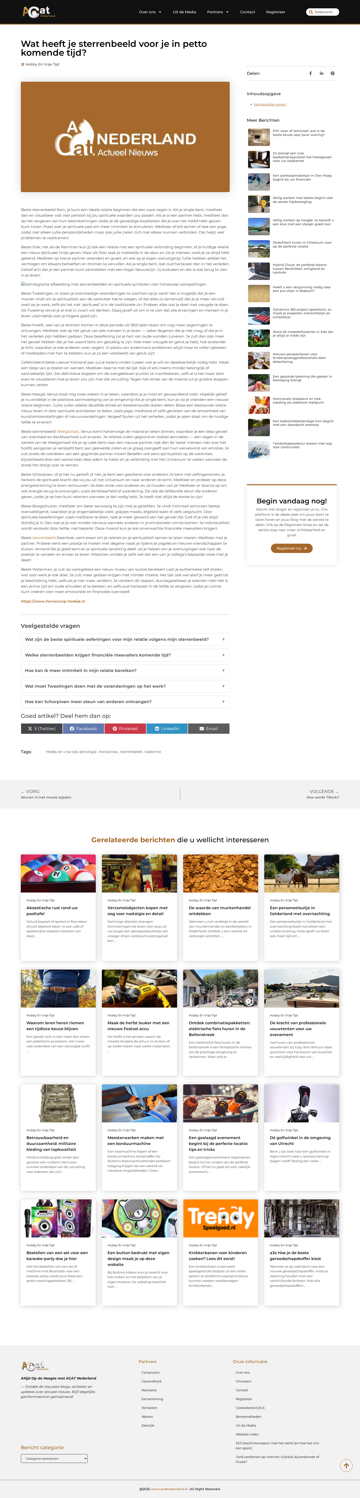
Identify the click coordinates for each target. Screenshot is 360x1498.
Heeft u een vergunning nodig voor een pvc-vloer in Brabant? (302, 289)
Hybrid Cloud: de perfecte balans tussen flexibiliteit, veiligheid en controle (300, 268)
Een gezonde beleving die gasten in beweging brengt (302, 378)
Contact (247, 12)
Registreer (275, 12)
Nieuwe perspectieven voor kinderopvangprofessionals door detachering (299, 358)
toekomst (152, 751)
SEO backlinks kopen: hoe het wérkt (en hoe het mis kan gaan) (277, 1445)
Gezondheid (151, 1381)
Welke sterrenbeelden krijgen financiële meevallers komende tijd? (125, 655)
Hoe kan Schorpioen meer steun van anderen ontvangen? (125, 701)
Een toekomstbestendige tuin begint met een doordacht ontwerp (303, 423)
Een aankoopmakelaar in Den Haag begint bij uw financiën (302, 177)
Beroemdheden (249, 1417)
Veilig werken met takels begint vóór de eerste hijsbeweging (303, 200)
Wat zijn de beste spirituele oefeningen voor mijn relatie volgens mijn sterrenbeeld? (125, 639)
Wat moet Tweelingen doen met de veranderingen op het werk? (125, 686)
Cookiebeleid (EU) (250, 1408)
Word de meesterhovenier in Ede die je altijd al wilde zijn (303, 334)
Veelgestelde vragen (270, 104)
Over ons (147, 12)
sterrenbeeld (44, 537)
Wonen (147, 1417)
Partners (215, 12)
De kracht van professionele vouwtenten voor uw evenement (298, 1029)
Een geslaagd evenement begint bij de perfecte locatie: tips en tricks (218, 1143)
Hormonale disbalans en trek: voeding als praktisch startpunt (298, 401)
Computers (150, 1372)
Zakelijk (148, 1425)
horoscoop (108, 751)
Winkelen (149, 1408)
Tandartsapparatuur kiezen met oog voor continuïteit (302, 445)
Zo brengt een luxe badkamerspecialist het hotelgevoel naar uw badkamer (302, 157)
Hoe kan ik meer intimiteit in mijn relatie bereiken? (125, 670)
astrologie (87, 751)
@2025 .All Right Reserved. (180, 1489)
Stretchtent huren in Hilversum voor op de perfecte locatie (302, 244)
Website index (247, 1434)
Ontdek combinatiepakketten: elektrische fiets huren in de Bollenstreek (219, 1029)
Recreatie (149, 1390)
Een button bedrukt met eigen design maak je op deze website (138, 1258)
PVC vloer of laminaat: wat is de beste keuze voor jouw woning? (299, 133)
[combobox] (322, 12)
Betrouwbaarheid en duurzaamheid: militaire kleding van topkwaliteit (51, 1143)
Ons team (244, 1381)
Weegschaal (68, 431)
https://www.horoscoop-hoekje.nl (53, 601)
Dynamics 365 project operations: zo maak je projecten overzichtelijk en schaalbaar (302, 313)
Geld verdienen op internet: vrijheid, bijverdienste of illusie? (277, 1459)
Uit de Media (184, 12)
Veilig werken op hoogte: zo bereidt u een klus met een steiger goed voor (303, 222)
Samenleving (152, 1399)
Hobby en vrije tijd (42, 64)
